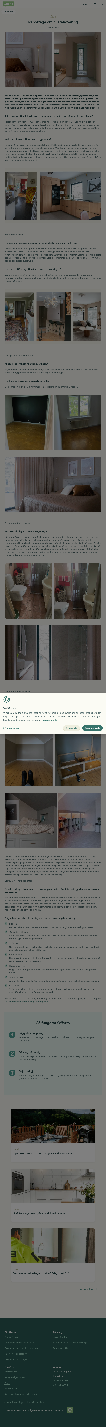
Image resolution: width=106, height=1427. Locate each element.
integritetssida (49, 720)
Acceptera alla (92, 728)
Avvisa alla (71, 728)
